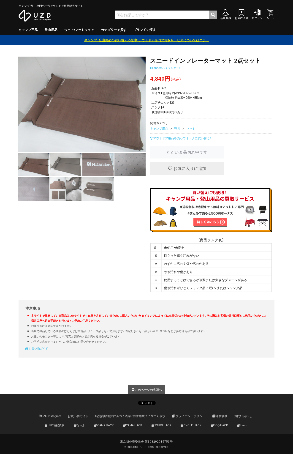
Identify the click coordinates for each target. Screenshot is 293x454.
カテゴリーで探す (114, 29)
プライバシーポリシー (190, 416)
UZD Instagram (51, 416)
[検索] (213, 15)
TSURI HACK (163, 425)
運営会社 (222, 416)
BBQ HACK (221, 425)
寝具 (177, 128)
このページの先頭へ (148, 389)
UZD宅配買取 (56, 425)
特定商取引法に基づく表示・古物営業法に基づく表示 (130, 416)
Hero (243, 425)
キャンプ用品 (28, 29)
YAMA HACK (134, 425)
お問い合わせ (243, 416)
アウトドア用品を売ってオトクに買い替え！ (181, 138)
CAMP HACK (105, 425)
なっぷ (81, 425)
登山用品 (51, 29)
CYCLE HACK (192, 425)
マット (190, 128)
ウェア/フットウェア (79, 29)
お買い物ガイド (38, 348)
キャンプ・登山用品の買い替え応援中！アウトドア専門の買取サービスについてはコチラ (146, 40)
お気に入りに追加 (189, 168)
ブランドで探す (144, 29)
